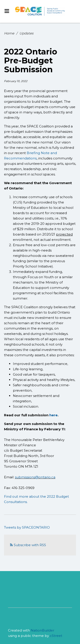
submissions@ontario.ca (35, 477)
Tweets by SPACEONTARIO (27, 527)
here (53, 415)
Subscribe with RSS (30, 545)
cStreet (56, 636)
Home (9, 33)
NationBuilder (42, 630)
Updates (26, 33)
